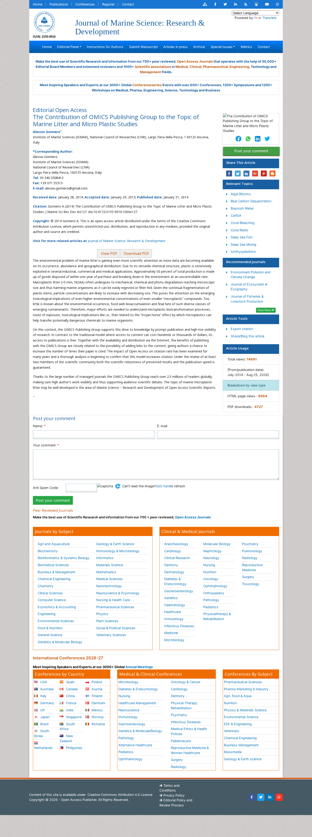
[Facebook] (251, 797)
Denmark (98, 703)
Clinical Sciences (50, 593)
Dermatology (174, 572)
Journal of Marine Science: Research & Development (126, 241)
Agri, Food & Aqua (237, 696)
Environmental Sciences (56, 621)
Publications (59, 4)
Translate (269, 18)
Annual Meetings (139, 667)
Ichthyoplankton (243, 251)
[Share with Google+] (255, 173)
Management (150, 72)
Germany (46, 703)
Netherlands (43, 748)
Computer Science (52, 600)
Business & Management (56, 572)
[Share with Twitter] (238, 173)
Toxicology (250, 584)
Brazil (43, 724)
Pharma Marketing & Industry (246, 689)
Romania (98, 724)
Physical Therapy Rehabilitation (184, 705)
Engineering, (240, 67)
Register (108, 4)
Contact (128, 4)
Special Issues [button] (222, 47)
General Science (50, 635)
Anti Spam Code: (46, 488)
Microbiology (174, 640)
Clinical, (196, 67)
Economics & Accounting (57, 607)
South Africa (67, 726)
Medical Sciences (109, 579)
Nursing (209, 565)
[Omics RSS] (246, 4)
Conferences (85, 4)
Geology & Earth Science (115, 544)
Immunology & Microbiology (117, 551)
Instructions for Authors (105, 47)
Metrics (246, 47)
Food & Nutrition (50, 628)
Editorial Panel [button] (68, 47)
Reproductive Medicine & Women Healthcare (190, 750)
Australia (46, 689)
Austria (96, 689)
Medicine (171, 633)
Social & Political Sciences (115, 628)
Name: (39, 426)
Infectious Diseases (179, 626)
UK (42, 710)
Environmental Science (241, 717)
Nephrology (212, 551)
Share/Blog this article (247, 336)
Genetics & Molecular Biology (60, 642)
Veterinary (231, 731)
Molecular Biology (216, 544)
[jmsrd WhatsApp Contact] (277, 4)
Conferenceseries (147, 85)
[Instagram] (279, 797)
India (69, 710)
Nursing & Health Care (113, 600)
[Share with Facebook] (229, 173)
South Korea (41, 733)
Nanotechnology (109, 586)
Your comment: (46, 445)
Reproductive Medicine (252, 567)
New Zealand (66, 738)
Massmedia (233, 752)
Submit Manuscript (143, 47)
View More (264, 310)
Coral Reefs (239, 230)
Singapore (73, 717)
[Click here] (205, 4)
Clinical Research (177, 558)
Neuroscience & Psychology (117, 593)
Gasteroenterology (178, 591)
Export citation (242, 329)
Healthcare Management (137, 703)
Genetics (171, 598)
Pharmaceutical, (216, 67)
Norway (97, 717)
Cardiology (172, 551)
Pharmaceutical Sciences (115, 607)
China (70, 696)
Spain (69, 682)
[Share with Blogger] (272, 173)
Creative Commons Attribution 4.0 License (119, 795)
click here (163, 486)
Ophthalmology (215, 586)
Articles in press (175, 47)
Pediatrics (210, 607)
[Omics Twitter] (225, 4)
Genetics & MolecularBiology (140, 731)
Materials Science (109, 565)
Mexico (97, 710)
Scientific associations (153, 67)
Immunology (173, 619)
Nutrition (209, 572)
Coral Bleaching (242, 223)
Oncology (210, 579)
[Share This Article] (238, 138)
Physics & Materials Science (245, 710)
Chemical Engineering (54, 579)
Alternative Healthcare (135, 745)
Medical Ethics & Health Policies (189, 731)
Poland (96, 682)
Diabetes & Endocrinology (175, 581)
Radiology (249, 558)
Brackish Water (242, 208)
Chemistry (45, 586)
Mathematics (106, 572)
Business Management (241, 745)
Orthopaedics (213, 593)
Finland (96, 696)
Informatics (105, 558)
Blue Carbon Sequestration (251, 201)
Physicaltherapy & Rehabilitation (217, 616)
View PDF (108, 253)
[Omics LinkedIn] (235, 4)
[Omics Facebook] (215, 4)
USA (43, 682)
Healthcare (172, 612)
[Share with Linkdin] (246, 173)
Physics (102, 614)
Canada (71, 689)
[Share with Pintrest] (264, 173)
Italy (43, 696)
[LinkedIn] (270, 797)
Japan (44, 717)
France (70, 703)
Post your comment (251, 151)
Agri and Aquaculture (54, 544)
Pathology (211, 600)
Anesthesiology (176, 544)
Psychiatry (250, 544)
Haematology (174, 605)
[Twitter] (260, 797)
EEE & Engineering (238, 724)
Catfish (236, 215)
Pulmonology (252, 551)
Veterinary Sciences (111, 635)
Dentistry (171, 565)
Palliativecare (181, 741)
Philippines (73, 748)
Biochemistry (48, 551)
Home (37, 4)
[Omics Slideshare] (256, 4)
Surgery (248, 577)
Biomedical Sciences (53, 565)
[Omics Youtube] (267, 4)
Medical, (182, 67)
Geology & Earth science (243, 759)
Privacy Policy (173, 795)
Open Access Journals (195, 61)
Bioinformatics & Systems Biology (63, 558)
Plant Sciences (107, 621)
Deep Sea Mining (243, 244)
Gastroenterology (131, 724)
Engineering (47, 614)
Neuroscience (128, 710)
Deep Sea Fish (242, 237)
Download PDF (136, 253)
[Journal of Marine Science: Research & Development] (44, 22)
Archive (199, 47)
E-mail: (162, 426)
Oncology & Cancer (185, 682)
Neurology (211, 558)
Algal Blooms (241, 194)
